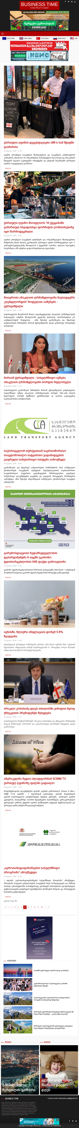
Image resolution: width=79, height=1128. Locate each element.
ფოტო (8, 1042)
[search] (75, 2)
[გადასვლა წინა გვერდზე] (8, 907)
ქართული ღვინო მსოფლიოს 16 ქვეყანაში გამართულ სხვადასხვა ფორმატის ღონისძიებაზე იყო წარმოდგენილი (39, 227)
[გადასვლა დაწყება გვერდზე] (5, 907)
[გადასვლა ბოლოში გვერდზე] (48, 907)
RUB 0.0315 (49, 38)
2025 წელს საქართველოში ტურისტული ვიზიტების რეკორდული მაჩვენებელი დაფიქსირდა (17, 1026)
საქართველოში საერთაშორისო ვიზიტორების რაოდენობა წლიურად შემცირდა (17, 998)
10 (42, 907)
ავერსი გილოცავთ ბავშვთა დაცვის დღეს (59, 1070)
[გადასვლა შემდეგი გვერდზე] (45, 907)
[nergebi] (39, 25)
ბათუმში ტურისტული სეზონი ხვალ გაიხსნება (17, 970)
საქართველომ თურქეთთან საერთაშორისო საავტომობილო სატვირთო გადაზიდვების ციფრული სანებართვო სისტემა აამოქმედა (35, 455)
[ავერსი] (39, 45)
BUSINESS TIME (39, 4)
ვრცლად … (8, 168)
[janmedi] (39, 1121)
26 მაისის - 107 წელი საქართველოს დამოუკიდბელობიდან (20, 1070)
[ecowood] (39, 15)
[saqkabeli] (39, 938)
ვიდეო (47, 1042)
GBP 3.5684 (15, 38)
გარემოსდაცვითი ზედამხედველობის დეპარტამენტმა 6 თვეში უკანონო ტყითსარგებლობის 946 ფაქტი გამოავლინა (35, 557)
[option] (39, 971)
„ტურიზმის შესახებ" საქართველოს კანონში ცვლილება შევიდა (17, 984)
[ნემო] (39, 56)
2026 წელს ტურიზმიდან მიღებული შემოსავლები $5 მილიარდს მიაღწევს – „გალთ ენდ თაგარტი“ (17, 1012)
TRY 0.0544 (32, 38)
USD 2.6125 (66, 38)
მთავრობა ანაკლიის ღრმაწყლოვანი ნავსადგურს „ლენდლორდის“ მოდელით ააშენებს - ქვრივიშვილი (39, 302)
